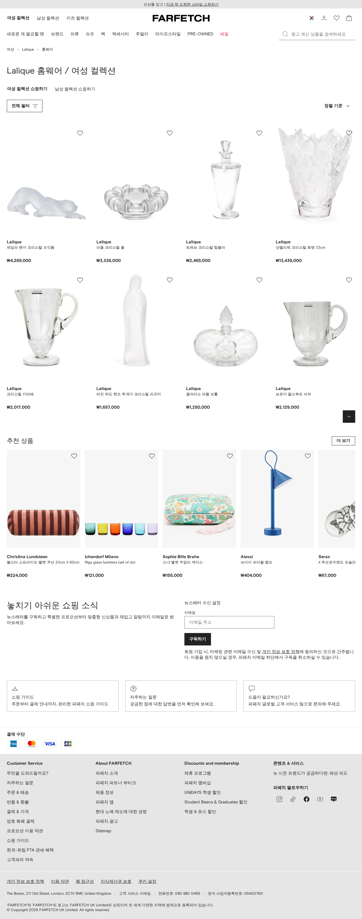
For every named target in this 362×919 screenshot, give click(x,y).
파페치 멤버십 (197, 783)
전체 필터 (21, 106)
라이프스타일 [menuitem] (168, 34)
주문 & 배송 (18, 792)
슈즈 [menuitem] (90, 34)
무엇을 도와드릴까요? (27, 773)
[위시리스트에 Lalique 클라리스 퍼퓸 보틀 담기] (259, 280)
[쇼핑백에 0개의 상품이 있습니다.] (349, 18)
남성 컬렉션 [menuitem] (48, 18)
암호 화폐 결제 (21, 821)
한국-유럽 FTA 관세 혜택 (30, 850)
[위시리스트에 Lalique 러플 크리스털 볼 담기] (169, 133)
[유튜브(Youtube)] (320, 799)
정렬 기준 (333, 106)
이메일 (189, 612)
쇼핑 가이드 (23, 697)
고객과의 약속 (20, 859)
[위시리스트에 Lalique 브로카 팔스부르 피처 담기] (349, 280)
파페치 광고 (107, 821)
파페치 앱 (105, 802)
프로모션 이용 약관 (25, 831)
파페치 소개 (107, 773)
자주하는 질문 (143, 697)
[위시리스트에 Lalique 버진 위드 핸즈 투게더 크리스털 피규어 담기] (169, 280)
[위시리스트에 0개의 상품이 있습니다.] (336, 18)
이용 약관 (60, 881)
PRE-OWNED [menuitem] (200, 34)
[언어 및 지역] (311, 18)
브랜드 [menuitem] (57, 34)
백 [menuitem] (103, 34)
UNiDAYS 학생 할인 (202, 792)
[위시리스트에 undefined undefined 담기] (74, 456)
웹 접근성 (85, 881)
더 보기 (343, 441)
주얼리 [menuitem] (142, 34)
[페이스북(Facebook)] (306, 799)
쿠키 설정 (147, 881)
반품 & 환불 (18, 802)
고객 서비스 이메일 (135, 893)
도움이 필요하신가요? (269, 697)
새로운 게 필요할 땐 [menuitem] (25, 34)
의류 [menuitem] (74, 34)
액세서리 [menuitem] (120, 34)
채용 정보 (105, 792)
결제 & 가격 (18, 811)
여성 (10, 49)
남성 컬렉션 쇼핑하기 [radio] (75, 90)
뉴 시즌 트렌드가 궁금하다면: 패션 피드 (310, 773)
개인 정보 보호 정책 (280, 651)
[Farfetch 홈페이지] (181, 18)
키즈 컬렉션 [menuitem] (77, 18)
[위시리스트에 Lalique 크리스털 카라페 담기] (80, 280)
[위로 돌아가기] (349, 416)
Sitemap (103, 831)
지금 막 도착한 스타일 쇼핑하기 (192, 4)
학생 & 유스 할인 (200, 811)
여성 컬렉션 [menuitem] (18, 18)
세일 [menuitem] (224, 34)
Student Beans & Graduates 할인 (215, 802)
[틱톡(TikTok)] (293, 799)
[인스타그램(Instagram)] (279, 799)
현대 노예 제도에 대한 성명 (121, 811)
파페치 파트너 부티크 (116, 783)
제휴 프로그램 (197, 773)
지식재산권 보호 (116, 881)
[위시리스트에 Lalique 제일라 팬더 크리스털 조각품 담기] (80, 133)
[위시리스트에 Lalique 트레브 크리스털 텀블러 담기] (259, 133)
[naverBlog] (333, 799)
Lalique (28, 49)
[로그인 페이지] (324, 18)
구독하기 (197, 639)
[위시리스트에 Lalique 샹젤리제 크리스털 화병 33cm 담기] (349, 133)
